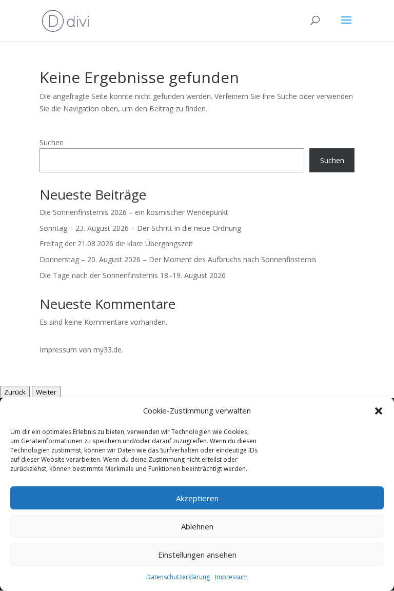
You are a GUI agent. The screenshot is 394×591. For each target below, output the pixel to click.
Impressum (231, 577)
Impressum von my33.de (81, 349)
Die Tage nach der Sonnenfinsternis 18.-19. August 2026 (133, 275)
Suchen (52, 142)
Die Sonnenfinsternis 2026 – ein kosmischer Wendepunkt (134, 212)
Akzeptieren (197, 498)
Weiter (46, 392)
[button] (378, 411)
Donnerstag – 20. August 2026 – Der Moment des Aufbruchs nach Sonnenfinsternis (178, 259)
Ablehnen (197, 526)
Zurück (15, 392)
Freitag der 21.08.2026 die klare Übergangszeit (116, 243)
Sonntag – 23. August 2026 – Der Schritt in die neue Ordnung (140, 228)
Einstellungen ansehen (197, 554)
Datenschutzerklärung (178, 577)
